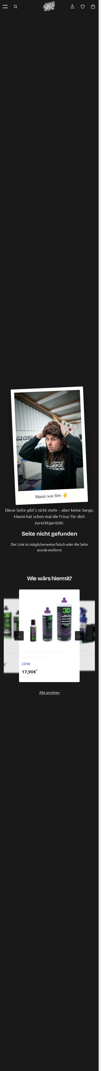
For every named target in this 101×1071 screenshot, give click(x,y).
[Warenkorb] (93, 6)
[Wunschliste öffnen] (83, 6)
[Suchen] (15, 6)
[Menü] (5, 6)
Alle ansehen (49, 692)
